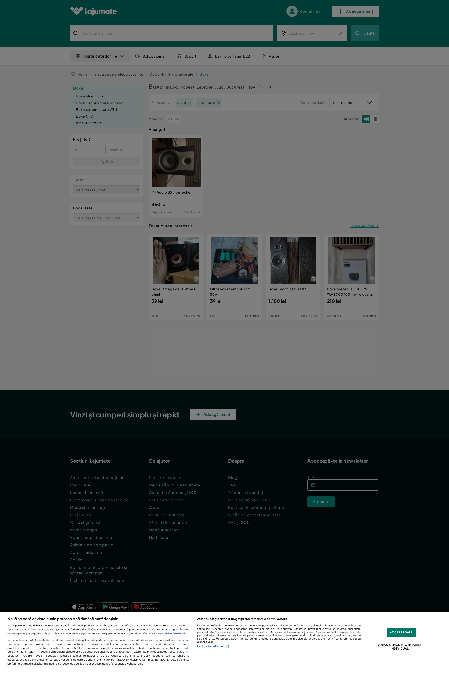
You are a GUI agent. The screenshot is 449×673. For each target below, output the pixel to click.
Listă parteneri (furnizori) (213, 646)
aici (180, 651)
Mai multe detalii (174, 633)
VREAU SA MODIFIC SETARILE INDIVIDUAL (399, 647)
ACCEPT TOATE (401, 632)
